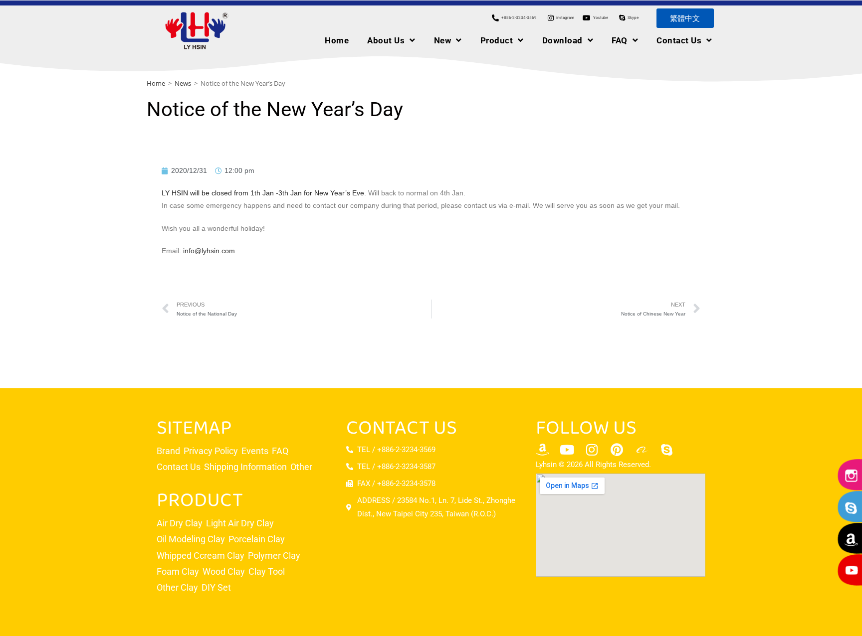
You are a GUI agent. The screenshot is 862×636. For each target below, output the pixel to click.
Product (496, 40)
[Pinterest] (617, 449)
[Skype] (666, 449)
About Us (386, 40)
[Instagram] (592, 449)
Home (337, 40)
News (183, 83)
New (442, 40)
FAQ (620, 40)
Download (562, 40)
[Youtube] (567, 449)
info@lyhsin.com (209, 251)
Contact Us (678, 40)
